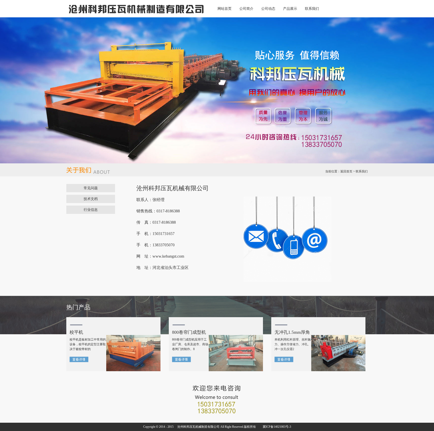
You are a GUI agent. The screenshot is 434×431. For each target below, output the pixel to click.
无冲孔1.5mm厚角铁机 (292, 333)
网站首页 (225, 9)
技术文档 (91, 199)
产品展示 (290, 9)
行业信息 (91, 210)
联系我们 (312, 9)
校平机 (76, 332)
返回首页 (346, 171)
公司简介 (246, 9)
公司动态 (268, 9)
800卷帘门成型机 (189, 332)
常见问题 (91, 188)
